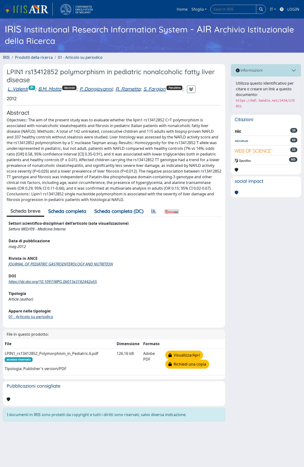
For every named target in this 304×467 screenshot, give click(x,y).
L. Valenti (18, 89)
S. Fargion (154, 89)
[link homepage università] (77, 9)
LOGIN (293, 9)
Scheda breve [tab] (25, 211)
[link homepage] (28, 9)
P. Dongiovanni (96, 89)
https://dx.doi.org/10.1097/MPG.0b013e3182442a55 (53, 281)
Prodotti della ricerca (34, 57)
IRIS (6, 57)
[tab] (153, 211)
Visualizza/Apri (186, 355)
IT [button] (271, 9)
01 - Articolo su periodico (80, 57)
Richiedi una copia (189, 364)
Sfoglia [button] (197, 9)
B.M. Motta (49, 89)
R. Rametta (127, 89)
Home (182, 9)
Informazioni (251, 70)
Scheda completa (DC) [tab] (118, 211)
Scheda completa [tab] (67, 211)
